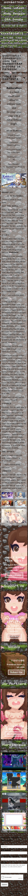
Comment (4, 863)
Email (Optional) (6, 850)
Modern (4, 43)
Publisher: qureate (20, 43)
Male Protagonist (21, 40)
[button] (24, 77)
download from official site (15, 167)
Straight (4, 45)
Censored (10, 40)
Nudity (10, 43)
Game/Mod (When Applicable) (10, 856)
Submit (4, 884)
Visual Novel (12, 45)
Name (3, 844)
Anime (3, 40)
